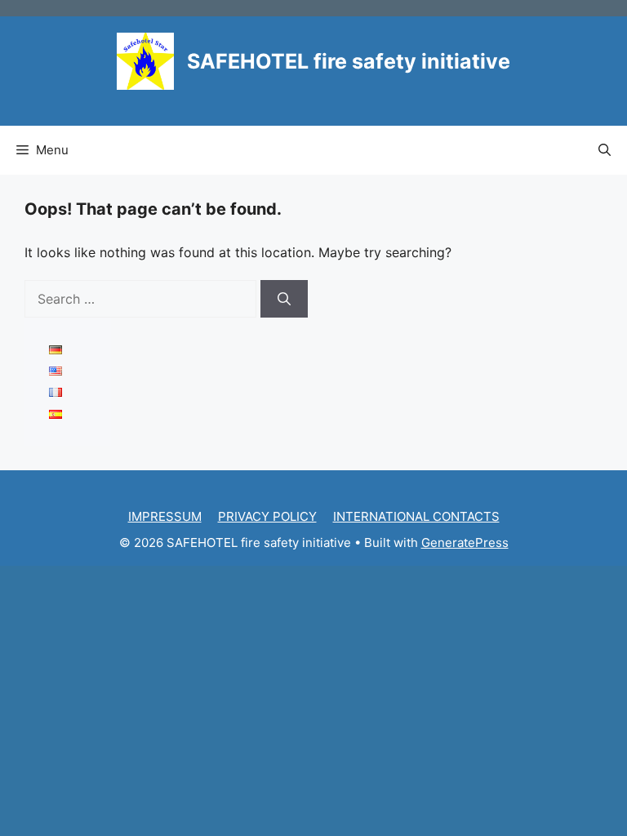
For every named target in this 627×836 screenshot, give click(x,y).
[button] (604, 150)
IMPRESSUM (165, 516)
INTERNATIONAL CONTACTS (416, 516)
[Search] (284, 299)
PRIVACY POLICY (267, 516)
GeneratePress (465, 542)
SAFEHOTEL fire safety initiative (348, 61)
